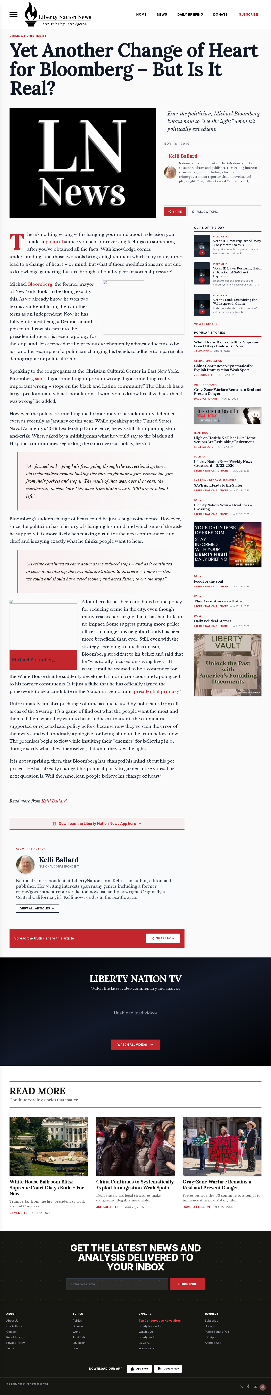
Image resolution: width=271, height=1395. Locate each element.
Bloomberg (40, 284)
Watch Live (146, 1331)
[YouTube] (256, 1386)
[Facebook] (248, 1386)
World (76, 1331)
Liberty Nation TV (150, 1326)
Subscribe (187, 1284)
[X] (241, 1386)
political (54, 241)
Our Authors (14, 1326)
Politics (77, 1320)
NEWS (162, 14)
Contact (11, 1331)
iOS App (210, 1337)
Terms (10, 1348)
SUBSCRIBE (248, 14)
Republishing (14, 1337)
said (39, 378)
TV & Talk (79, 1337)
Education (79, 1342)
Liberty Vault (147, 1337)
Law (75, 1348)
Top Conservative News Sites (160, 1320)
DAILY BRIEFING (190, 14)
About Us (12, 1320)
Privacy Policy (15, 1342)
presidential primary (156, 691)
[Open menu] (13, 14)
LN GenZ (144, 1342)
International (147, 1348)
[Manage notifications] (262, 1387)
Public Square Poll (217, 1331)
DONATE (220, 14)
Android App (213, 1342)
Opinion (78, 1326)
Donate (209, 1326)
